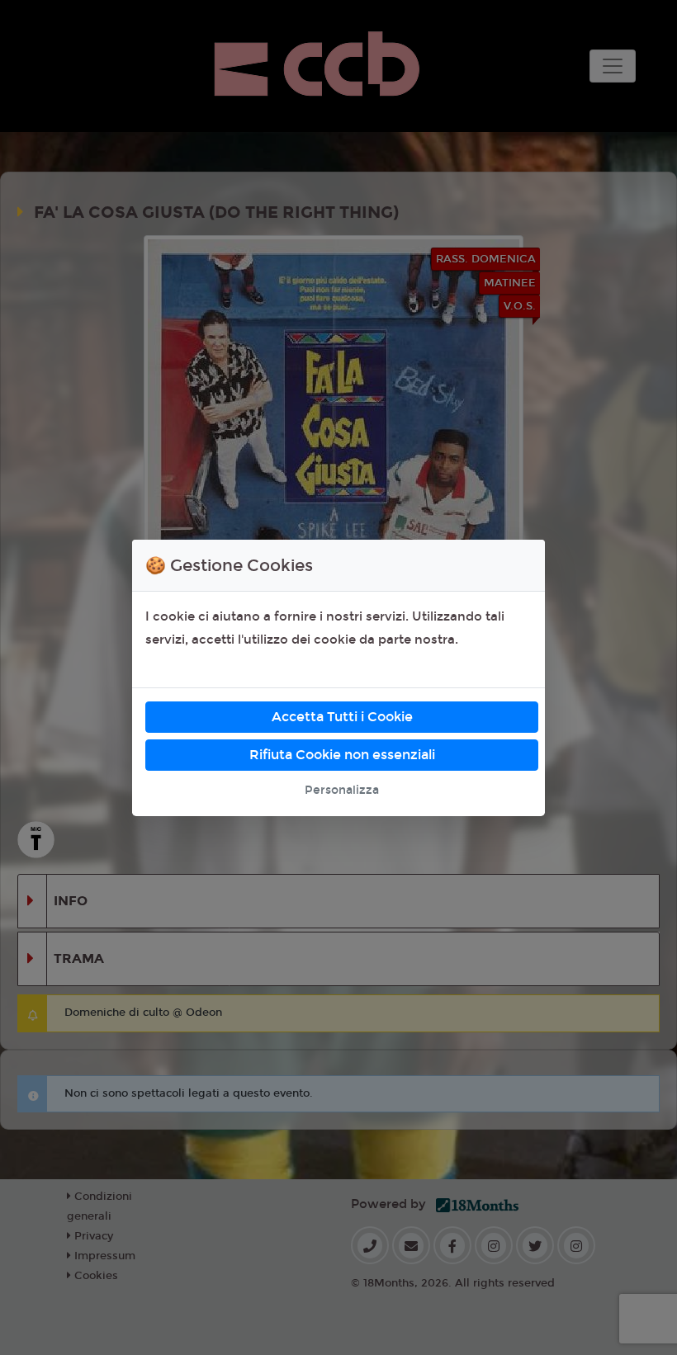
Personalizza (342, 790)
